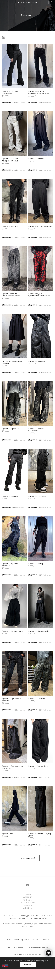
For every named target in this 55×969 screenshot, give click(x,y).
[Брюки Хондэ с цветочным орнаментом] (40, 268)
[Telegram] (48, 963)
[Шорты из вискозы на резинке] (14, 336)
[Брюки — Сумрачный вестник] (14, 673)
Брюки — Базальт (36, 361)
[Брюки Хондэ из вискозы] (40, 201)
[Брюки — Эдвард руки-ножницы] (14, 741)
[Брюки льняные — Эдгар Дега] (40, 808)
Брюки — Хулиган (36, 698)
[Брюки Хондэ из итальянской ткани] (14, 268)
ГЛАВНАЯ (27, 894)
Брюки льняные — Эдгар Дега (39, 834)
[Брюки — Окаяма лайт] (40, 606)
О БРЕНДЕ (27, 897)
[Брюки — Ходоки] (14, 201)
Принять (28, 965)
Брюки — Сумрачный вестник (11, 699)
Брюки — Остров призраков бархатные (38, 92)
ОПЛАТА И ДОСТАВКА (27, 902)
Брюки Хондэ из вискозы (40, 226)
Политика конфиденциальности (27, 954)
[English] (3, 965)
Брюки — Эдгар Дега (38, 766)
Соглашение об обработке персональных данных (27, 939)
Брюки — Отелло (36, 159)
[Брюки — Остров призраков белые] (14, 133)
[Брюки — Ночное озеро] (14, 606)
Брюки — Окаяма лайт (39, 631)
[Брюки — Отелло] (40, 133)
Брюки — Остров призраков (10, 92)
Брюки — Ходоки (10, 226)
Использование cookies (38, 947)
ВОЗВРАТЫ (27, 905)
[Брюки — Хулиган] (40, 673)
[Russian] (7, 965)
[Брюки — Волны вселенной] (40, 403)
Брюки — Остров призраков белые (10, 160)
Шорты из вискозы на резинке (12, 362)
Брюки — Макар (35, 563)
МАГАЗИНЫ (27, 908)
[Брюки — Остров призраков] (14, 66)
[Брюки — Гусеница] (40, 471)
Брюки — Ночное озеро (13, 631)
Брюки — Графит (10, 496)
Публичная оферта (15, 947)
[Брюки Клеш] (14, 808)
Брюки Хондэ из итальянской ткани (11, 294)
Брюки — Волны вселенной (36, 429)
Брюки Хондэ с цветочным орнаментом (39, 294)
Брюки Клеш (7, 833)
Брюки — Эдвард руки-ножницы (12, 767)
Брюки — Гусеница (37, 496)
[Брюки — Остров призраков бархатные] (40, 66)
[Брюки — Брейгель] (14, 403)
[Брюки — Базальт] (40, 336)
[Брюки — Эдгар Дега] (40, 741)
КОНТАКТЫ (27, 900)
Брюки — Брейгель (11, 428)
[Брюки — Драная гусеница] (14, 538)
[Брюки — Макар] (40, 538)
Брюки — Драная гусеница (10, 564)
